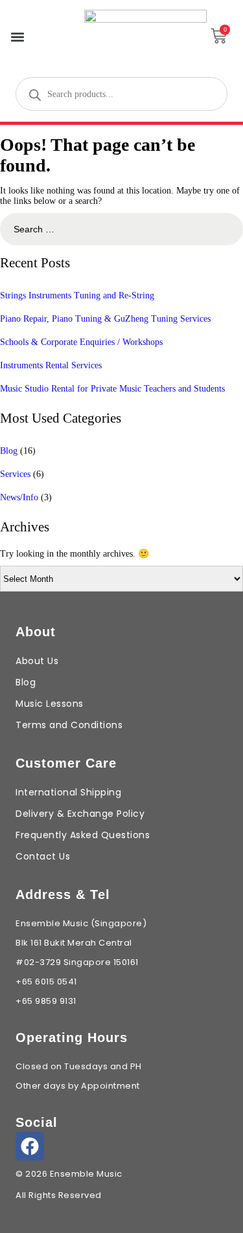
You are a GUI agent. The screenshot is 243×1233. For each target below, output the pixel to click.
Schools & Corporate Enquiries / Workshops (81, 342)
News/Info (19, 497)
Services (15, 474)
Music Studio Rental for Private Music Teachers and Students (112, 389)
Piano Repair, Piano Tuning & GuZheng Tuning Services (105, 319)
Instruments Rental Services (51, 365)
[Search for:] (121, 229)
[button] (17, 37)
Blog (8, 451)
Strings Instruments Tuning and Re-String (77, 295)
